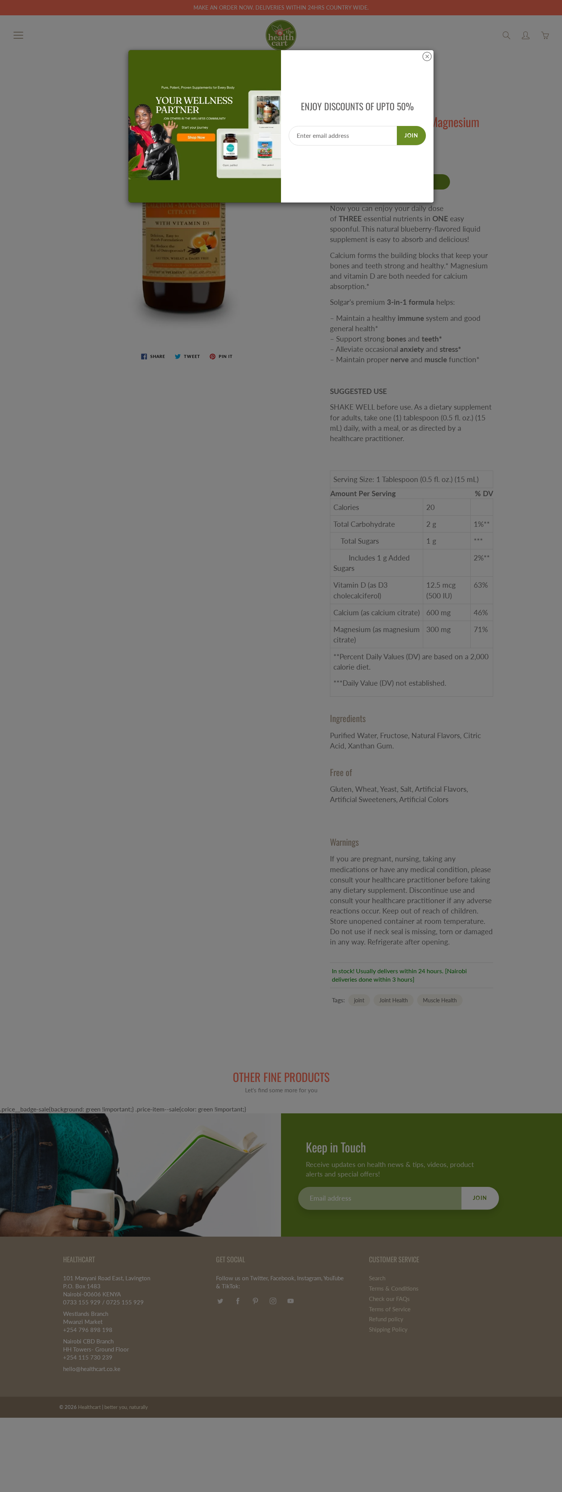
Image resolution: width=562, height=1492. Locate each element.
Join (411, 135)
